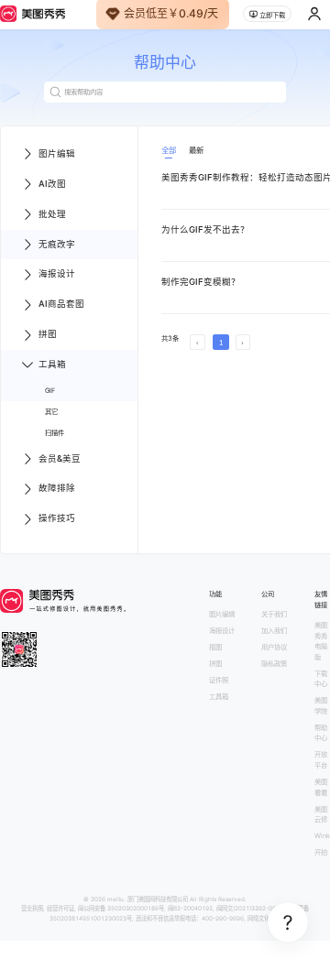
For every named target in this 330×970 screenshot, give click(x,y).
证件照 (218, 680)
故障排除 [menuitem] (56, 488)
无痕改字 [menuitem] (56, 244)
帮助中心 (320, 733)
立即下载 (272, 15)
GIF (50, 391)
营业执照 (32, 908)
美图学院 (320, 705)
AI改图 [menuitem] (52, 184)
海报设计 (222, 631)
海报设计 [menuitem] (56, 273)
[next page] (243, 342)
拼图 (215, 663)
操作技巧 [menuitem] (56, 518)
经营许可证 (60, 908)
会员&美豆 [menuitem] (59, 458)
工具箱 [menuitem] (52, 364)
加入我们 (274, 631)
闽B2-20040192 (190, 908)
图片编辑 (222, 614)
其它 (51, 412)
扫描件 (54, 433)
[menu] (69, 336)
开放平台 (320, 759)
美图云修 (320, 814)
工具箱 (218, 696)
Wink (322, 836)
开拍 (320, 852)
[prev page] (197, 342)
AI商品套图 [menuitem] (61, 304)
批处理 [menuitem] (52, 214)
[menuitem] (69, 390)
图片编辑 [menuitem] (56, 153)
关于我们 (274, 614)
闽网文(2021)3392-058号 (250, 908)
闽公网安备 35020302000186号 (121, 908)
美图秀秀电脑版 (320, 641)
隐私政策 (274, 663)
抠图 (215, 647)
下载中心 (320, 679)
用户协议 (274, 647)
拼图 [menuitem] (47, 334)
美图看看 (320, 787)
